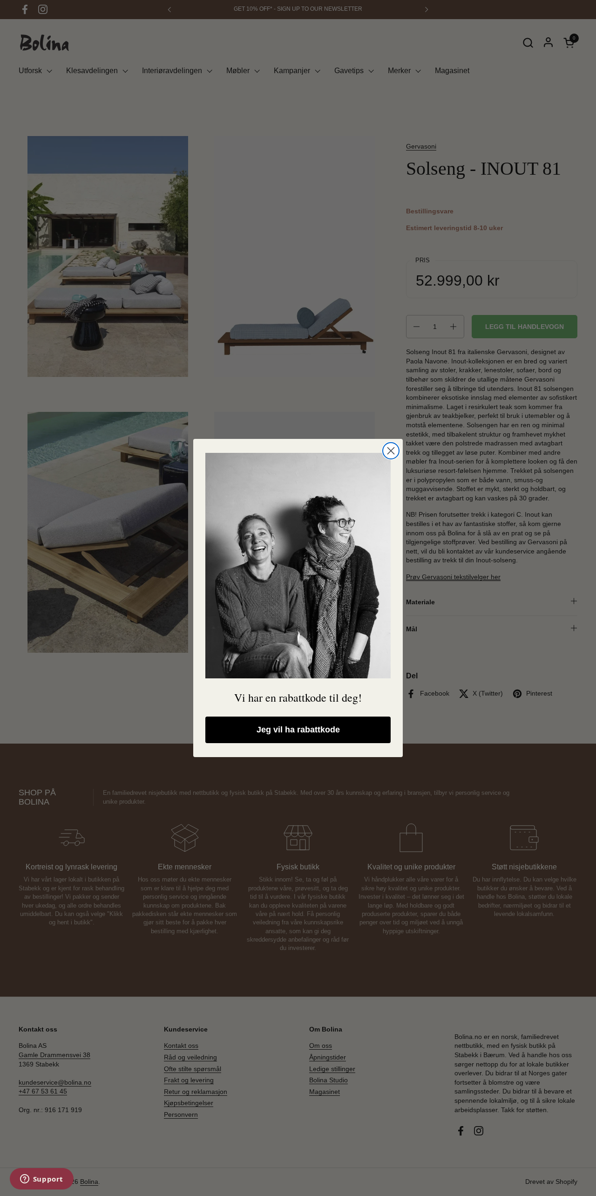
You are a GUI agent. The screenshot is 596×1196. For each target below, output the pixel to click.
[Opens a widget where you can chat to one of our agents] (41, 1179)
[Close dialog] (391, 451)
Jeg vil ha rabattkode (298, 729)
